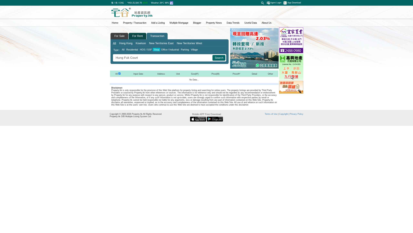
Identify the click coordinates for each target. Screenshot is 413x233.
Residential (132, 49)
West (189, 43)
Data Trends (233, 22)
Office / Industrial (170, 49)
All (114, 43)
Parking (185, 49)
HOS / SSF (146, 49)
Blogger (197, 22)
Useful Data (250, 22)
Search (219, 57)
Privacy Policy (296, 114)
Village (194, 49)
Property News (214, 22)
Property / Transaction (134, 22)
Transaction (157, 36)
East (161, 43)
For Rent (137, 36)
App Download (294, 2)
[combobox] (163, 57)
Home (115, 22)
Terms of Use (271, 114)
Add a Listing (158, 22)
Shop (156, 49)
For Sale (119, 36)
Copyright (283, 114)
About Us (267, 22)
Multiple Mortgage (179, 22)
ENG (121, 3)
